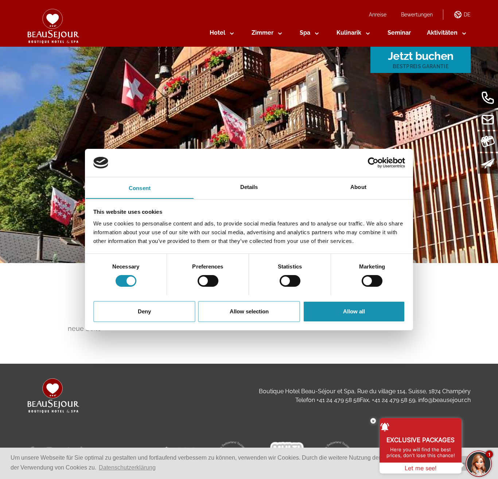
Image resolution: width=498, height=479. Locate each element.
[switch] (208, 281)
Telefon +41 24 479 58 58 (327, 400)
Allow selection (249, 311)
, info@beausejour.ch (443, 400)
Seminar (399, 32)
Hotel (217, 32)
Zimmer (262, 32)
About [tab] (358, 187)
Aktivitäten (442, 32)
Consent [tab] (140, 188)
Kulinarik (348, 32)
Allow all (354, 311)
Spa (305, 32)
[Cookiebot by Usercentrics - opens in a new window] (373, 162)
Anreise (377, 15)
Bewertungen (417, 15)
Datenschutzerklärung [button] (127, 467)
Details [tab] (249, 187)
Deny (144, 311)
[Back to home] (53, 26)
